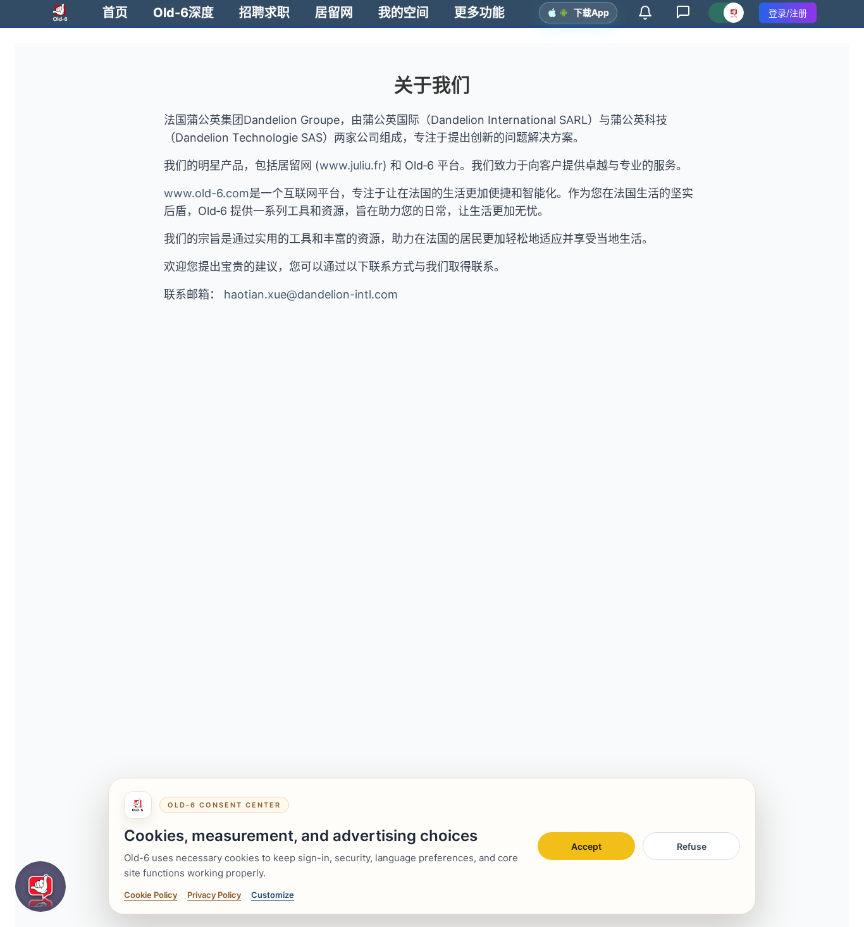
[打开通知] (645, 12)
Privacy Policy (214, 895)
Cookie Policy (150, 895)
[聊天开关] (726, 13)
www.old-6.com (206, 193)
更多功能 (479, 12)
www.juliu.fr (351, 165)
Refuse (692, 846)
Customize (272, 895)
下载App (591, 12)
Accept (586, 846)
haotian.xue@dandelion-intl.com (311, 294)
